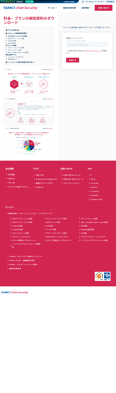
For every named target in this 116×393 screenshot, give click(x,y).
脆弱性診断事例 (69, 7)
